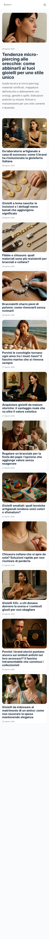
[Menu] (45, 5)
